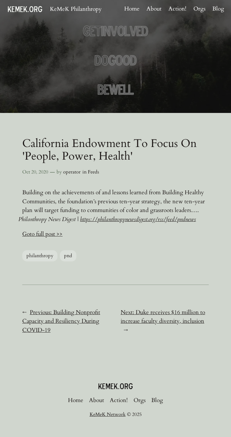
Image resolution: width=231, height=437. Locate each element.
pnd (68, 255)
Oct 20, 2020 (35, 172)
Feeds (93, 172)
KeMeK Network (108, 414)
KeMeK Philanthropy (76, 9)
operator (72, 172)
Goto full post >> (42, 234)
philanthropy (39, 255)
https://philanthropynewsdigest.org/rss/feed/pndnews (138, 219)
